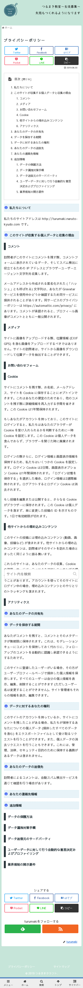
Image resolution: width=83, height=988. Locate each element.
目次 (17, 79)
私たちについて (23, 87)
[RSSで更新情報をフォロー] (60, 929)
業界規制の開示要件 (32, 192)
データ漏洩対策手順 (32, 170)
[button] (75, 573)
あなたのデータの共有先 (29, 131)
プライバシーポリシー (21, 966)
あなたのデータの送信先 (29, 148)
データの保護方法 (30, 164)
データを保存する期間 (27, 137)
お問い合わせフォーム (33, 109)
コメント (25, 98)
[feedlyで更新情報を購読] (23, 929)
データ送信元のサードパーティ (39, 176)
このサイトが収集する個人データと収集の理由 (42, 93)
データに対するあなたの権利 (31, 142)
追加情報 (19, 159)
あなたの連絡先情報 (26, 153)
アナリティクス (29, 126)
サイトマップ (61, 966)
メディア (25, 104)
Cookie (24, 115)
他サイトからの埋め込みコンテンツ (41, 120)
